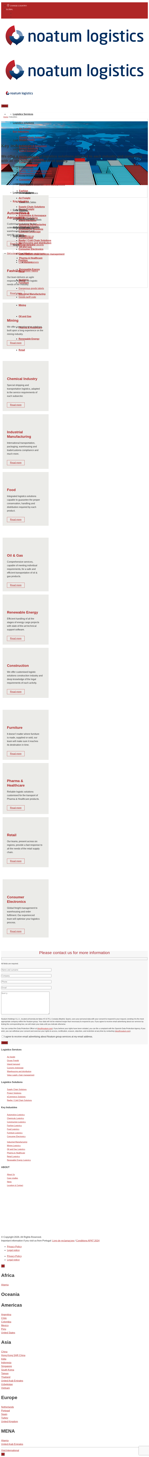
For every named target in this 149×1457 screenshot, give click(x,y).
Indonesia (6, 1362)
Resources (19, 166)
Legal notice (13, 1250)
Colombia (6, 1322)
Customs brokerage (15, 1068)
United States (8, 1332)
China (4, 1351)
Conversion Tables (28, 271)
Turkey (4, 1418)
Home (5, 117)
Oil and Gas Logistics (16, 1149)
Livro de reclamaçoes (63, 1240)
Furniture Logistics (15, 1133)
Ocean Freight (13, 1060)
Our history (24, 253)
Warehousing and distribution (19, 1071)
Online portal (21, 1218)
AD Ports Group (10, 1213)
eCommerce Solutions (31, 229)
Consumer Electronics (16, 1136)
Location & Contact (15, 1185)
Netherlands (7, 1407)
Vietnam (5, 1388)
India (3, 1359)
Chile (4, 1318)
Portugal (5, 1410)
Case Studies (20, 140)
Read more (16, 243)
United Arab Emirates (12, 1380)
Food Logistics (13, 1129)
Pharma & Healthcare (16, 1153)
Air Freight (25, 128)
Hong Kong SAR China (13, 1355)
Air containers (31, 262)
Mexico (5, 1325)
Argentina (6, 1314)
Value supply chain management (20, 1075)
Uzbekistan (7, 1384)
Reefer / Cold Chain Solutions (35, 171)
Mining (22, 305)
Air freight (11, 1057)
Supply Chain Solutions (32, 137)
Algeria (5, 1285)
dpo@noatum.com (45, 1029)
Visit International (10, 1450)
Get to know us (26, 166)
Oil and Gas (25, 316)
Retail (22, 350)
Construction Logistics (16, 1122)
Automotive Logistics (16, 1115)
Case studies (12, 1178)
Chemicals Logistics (15, 1118)
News (16, 175)
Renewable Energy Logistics (19, 1160)
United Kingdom (9, 1421)
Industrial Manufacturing (17, 1142)
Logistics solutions (23, 123)
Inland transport (13, 1064)
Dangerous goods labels (31, 288)
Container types (26, 175)
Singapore (6, 1366)
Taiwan (5, 1373)
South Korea (7, 1370)
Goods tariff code (27, 297)
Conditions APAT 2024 (88, 1240)
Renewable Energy (29, 339)
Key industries (21, 131)
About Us (11, 1174)
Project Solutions (14, 1093)
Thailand (5, 1377)
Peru (3, 1329)
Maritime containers (34, 184)
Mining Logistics (14, 1145)
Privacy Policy (14, 1246)
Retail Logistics (13, 1156)
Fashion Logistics (14, 1125)
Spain (4, 1414)
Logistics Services (23, 114)
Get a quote (13, 253)
